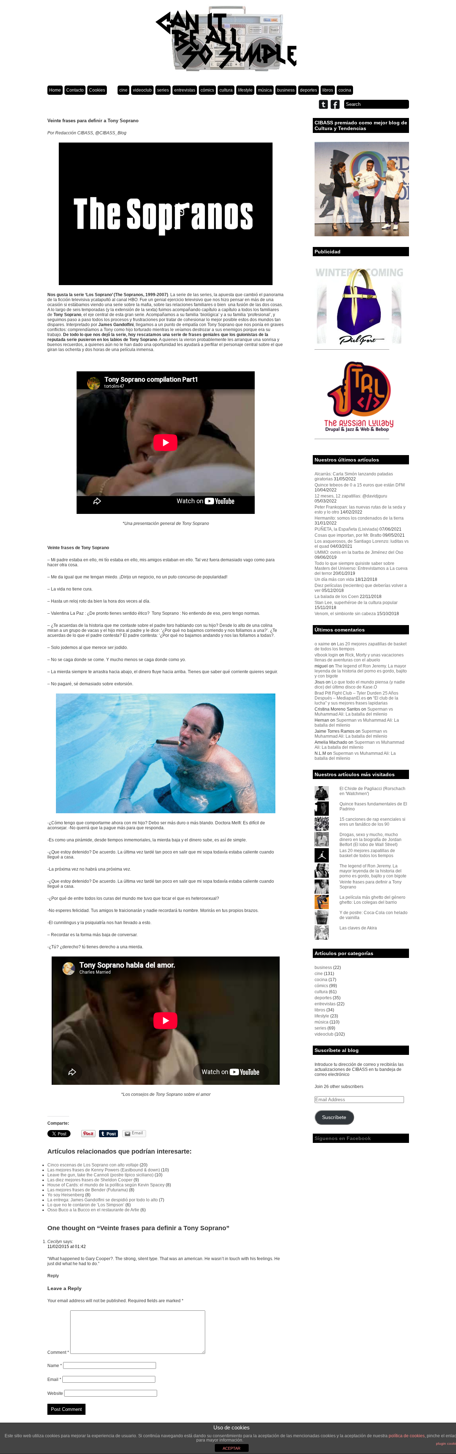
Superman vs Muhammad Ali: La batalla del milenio (354, 712)
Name (54, 1365)
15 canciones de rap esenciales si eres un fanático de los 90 (372, 822)
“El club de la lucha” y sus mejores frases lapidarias (356, 701)
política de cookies (407, 1435)
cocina (344, 90)
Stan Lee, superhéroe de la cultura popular (356, 602)
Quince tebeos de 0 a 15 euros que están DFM (360, 485)
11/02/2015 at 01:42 (66, 1246)
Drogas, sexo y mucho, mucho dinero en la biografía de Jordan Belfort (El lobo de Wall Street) (370, 839)
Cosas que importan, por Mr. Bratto (348, 535)
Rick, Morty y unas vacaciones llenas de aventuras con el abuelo (359, 657)
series (163, 90)
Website (55, 1393)
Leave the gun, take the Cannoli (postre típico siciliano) (100, 1174)
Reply (53, 1275)
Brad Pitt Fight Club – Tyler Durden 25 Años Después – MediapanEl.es (356, 696)
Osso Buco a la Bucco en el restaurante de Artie (93, 1209)
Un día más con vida (334, 579)
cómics (207, 90)
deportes (308, 90)
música (265, 90)
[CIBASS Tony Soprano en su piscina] (165, 753)
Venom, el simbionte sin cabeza (345, 613)
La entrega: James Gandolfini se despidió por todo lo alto (102, 1199)
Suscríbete (334, 1117)
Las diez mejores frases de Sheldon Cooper (90, 1179)
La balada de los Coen (337, 596)
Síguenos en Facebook (343, 1138)
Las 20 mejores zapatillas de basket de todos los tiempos (367, 853)
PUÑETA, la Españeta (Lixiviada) (346, 529)
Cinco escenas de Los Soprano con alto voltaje (93, 1164)
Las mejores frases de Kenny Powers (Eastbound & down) (103, 1169)
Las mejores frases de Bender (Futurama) (87, 1189)
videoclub (142, 90)
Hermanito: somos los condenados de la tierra (359, 518)
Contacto (75, 90)
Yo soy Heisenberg (65, 1194)
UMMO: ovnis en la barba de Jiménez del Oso (359, 552)
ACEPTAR (231, 1448)
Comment (58, 1352)
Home (55, 90)
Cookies (97, 90)
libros (327, 90)
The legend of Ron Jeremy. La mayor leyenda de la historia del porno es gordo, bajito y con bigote (361, 671)
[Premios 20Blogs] (362, 234)
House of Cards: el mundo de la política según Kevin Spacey (106, 1184)
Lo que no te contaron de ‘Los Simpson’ (85, 1204)
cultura (226, 90)
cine (123, 90)
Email (54, 1379)
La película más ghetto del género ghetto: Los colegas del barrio (372, 900)
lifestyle (245, 90)
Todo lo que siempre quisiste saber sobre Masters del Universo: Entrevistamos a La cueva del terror (361, 568)
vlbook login (326, 655)
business (286, 90)
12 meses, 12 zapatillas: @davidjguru (351, 496)
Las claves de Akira (358, 927)
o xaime (322, 643)
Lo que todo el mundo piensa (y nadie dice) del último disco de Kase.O (360, 685)
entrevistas (184, 90)
